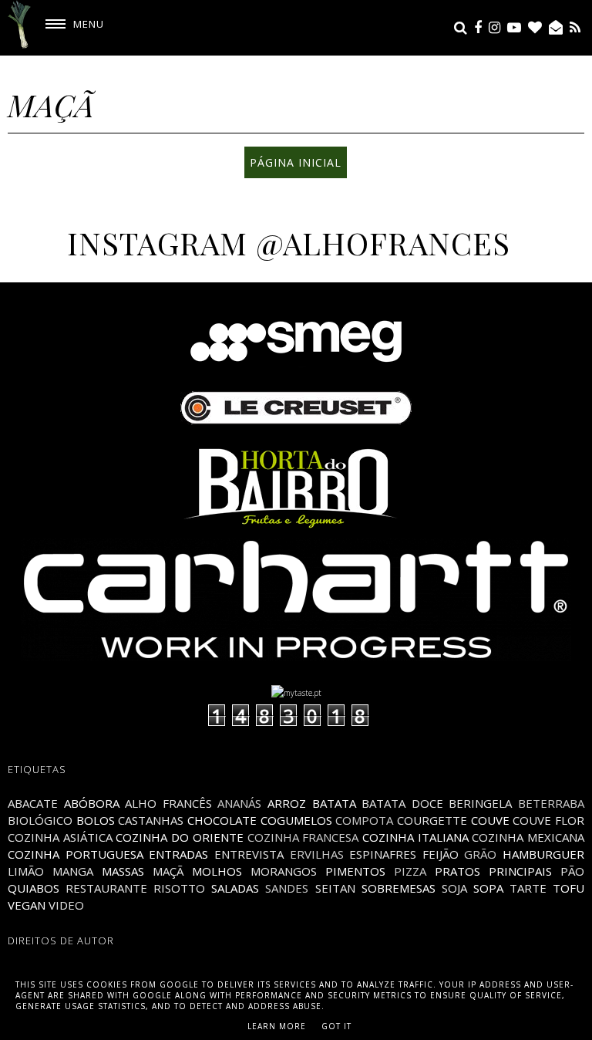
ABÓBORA (91, 803)
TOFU (568, 888)
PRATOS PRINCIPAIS (493, 871)
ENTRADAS (178, 854)
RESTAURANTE (106, 888)
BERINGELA (480, 803)
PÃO (572, 871)
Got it (336, 1026)
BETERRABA (551, 803)
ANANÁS (239, 803)
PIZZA (410, 871)
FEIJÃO (440, 854)
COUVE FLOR (548, 820)
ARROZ (286, 803)
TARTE (528, 888)
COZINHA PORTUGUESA (75, 854)
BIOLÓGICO (40, 820)
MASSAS (123, 871)
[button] (69, 24)
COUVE (490, 820)
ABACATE (33, 803)
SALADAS (235, 888)
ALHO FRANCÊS (168, 803)
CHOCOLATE (222, 820)
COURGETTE (432, 820)
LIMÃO (26, 871)
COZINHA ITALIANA (415, 837)
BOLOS (95, 820)
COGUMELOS (296, 820)
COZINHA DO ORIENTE (179, 837)
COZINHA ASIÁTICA (60, 837)
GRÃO (480, 854)
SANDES (286, 888)
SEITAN (335, 888)
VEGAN (26, 905)
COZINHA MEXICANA (528, 837)
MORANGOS (284, 871)
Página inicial (295, 162)
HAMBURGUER (543, 854)
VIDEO (66, 905)
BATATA (334, 803)
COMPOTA (364, 820)
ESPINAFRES (382, 854)
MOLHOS (217, 871)
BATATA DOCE (402, 803)
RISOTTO (179, 888)
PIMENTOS (355, 871)
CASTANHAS (150, 820)
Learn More (276, 1026)
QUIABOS (33, 888)
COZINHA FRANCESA (303, 837)
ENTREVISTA (249, 854)
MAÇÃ (168, 871)
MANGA (72, 871)
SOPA (488, 888)
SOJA (454, 888)
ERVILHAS (317, 854)
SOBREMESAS (399, 888)
